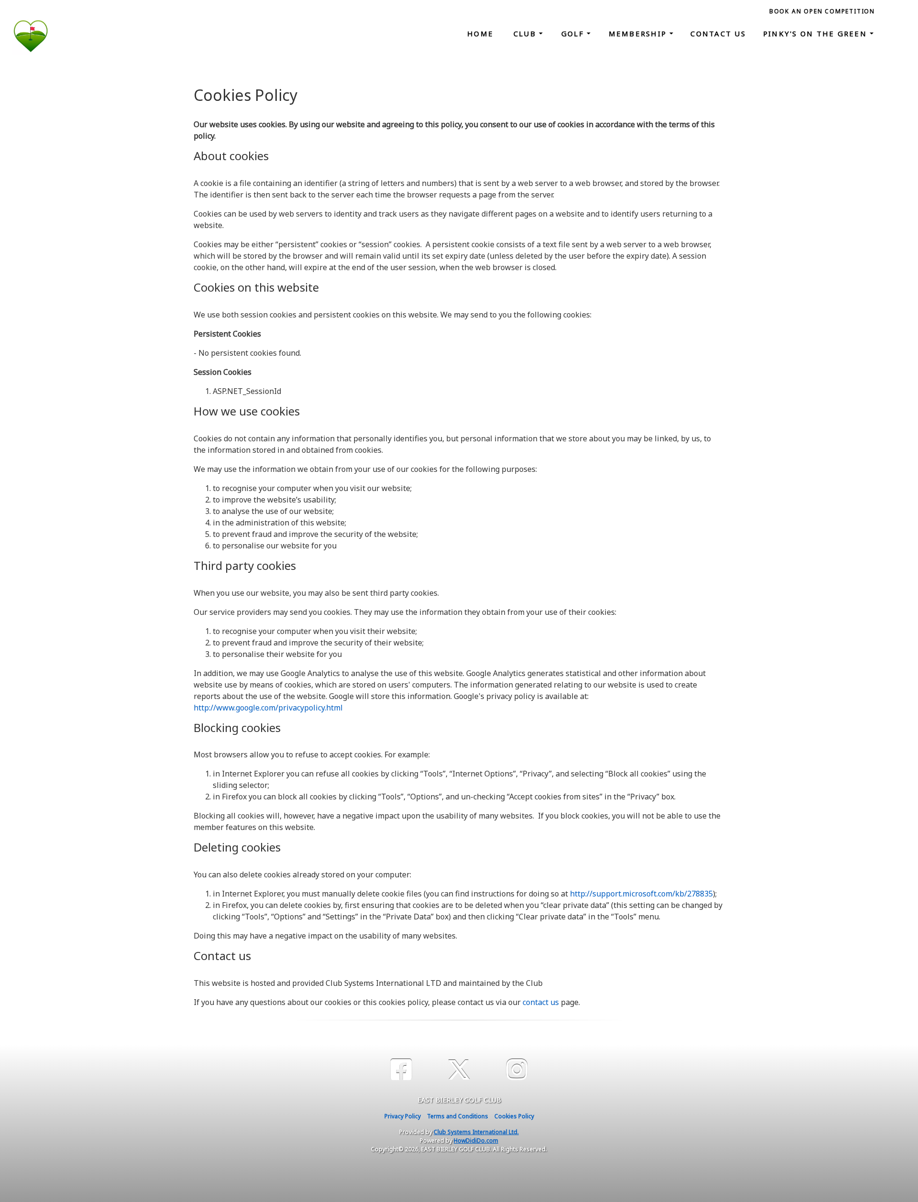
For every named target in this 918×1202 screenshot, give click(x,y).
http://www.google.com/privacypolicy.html (268, 707)
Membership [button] (639, 33)
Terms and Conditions (457, 1116)
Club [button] (526, 33)
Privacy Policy (402, 1116)
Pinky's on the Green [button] (816, 33)
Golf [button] (574, 33)
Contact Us (718, 33)
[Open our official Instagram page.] (516, 1070)
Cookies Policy (514, 1116)
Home (480, 33)
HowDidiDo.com (476, 1140)
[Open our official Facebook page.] (401, 1070)
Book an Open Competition (822, 11)
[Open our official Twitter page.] (459, 1070)
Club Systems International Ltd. (476, 1132)
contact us (541, 1002)
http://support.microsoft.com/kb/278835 (641, 893)
